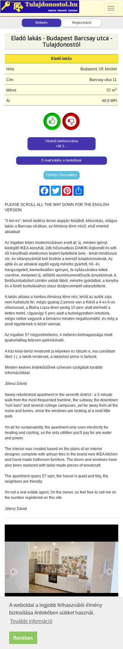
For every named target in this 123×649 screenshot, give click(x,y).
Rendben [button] (23, 637)
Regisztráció (81, 22)
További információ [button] (31, 621)
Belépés (41, 22)
